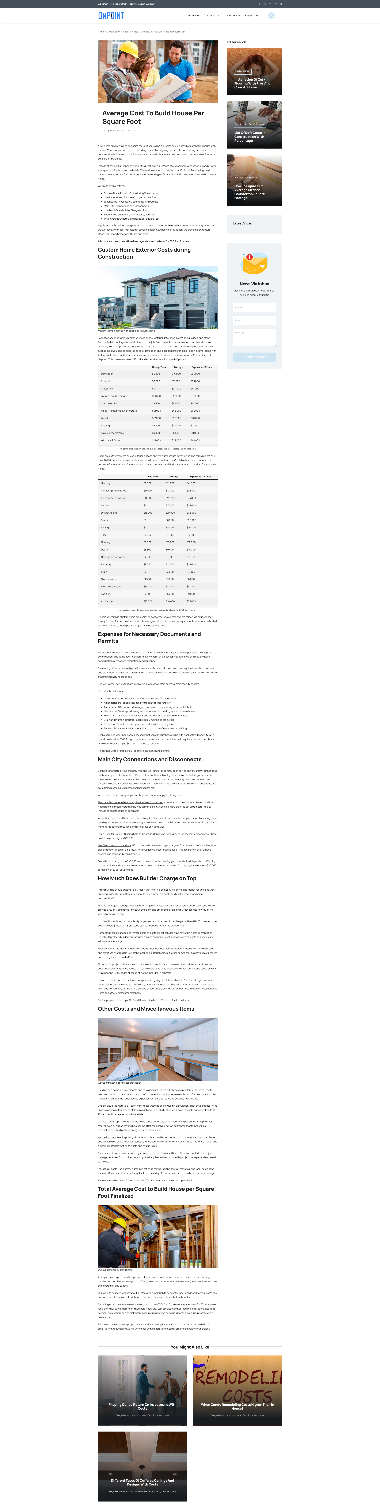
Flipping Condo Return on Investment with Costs (142, 1406)
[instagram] (270, 4)
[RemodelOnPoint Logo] (111, 12)
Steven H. (134, 130)
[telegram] (281, 4)
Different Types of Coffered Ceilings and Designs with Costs (142, 1482)
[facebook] (259, 4)
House (166, 1415)
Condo (130, 1415)
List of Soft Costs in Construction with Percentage (249, 136)
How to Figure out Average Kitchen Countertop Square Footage (249, 192)
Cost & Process (155, 1415)
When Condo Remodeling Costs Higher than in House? (237, 1406)
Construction (140, 1415)
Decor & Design (155, 1491)
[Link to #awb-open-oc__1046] (271, 15)
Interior (173, 1491)
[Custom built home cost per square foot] (158, 41)
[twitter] (264, 4)
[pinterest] (275, 4)
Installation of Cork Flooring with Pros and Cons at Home (252, 83)
